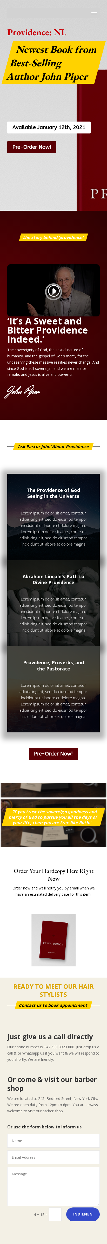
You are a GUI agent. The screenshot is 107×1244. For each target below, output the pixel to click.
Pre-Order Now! (31, 147)
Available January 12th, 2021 (48, 127)
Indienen (83, 1214)
